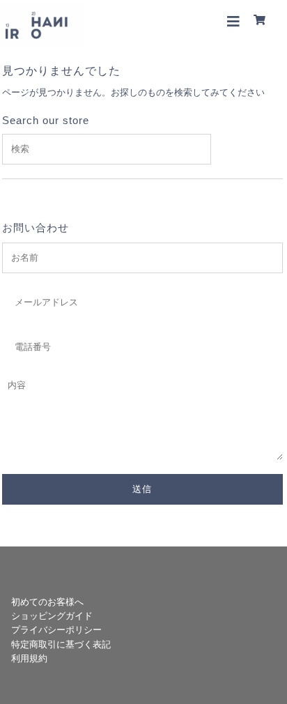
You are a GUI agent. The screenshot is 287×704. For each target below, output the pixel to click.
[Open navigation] (233, 21)
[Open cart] (262, 21)
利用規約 (29, 658)
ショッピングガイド (52, 616)
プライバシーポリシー (56, 630)
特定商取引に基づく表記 (61, 644)
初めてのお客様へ (47, 602)
